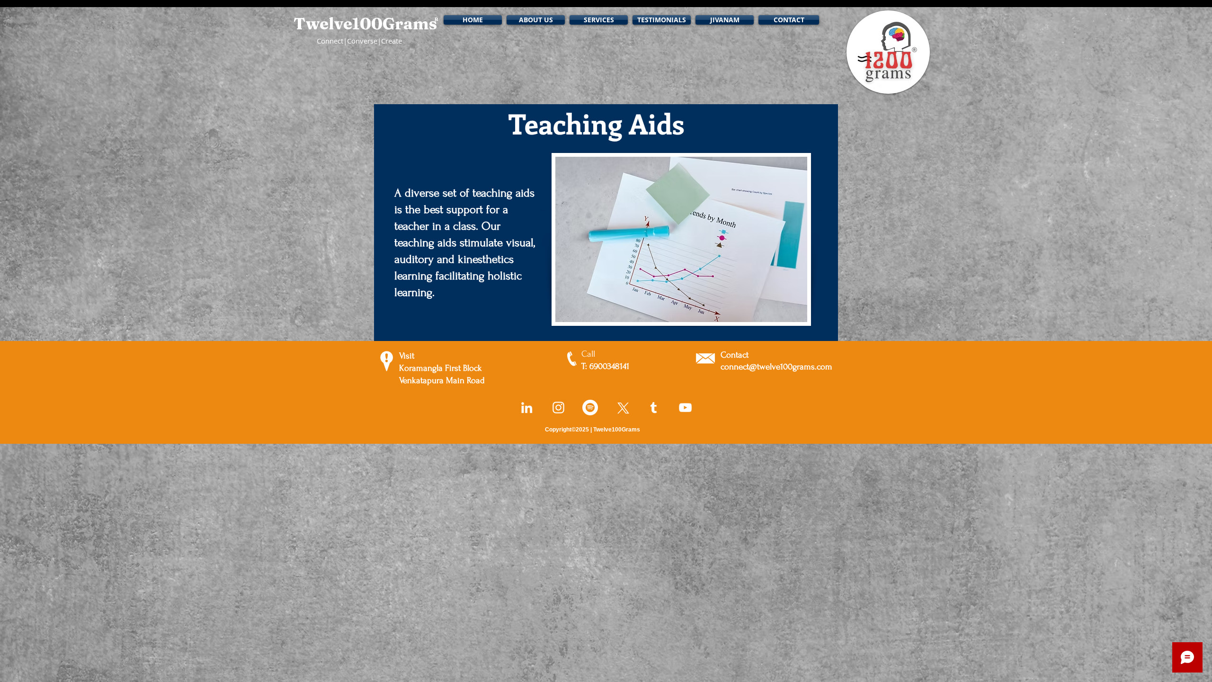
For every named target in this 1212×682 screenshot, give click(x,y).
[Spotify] (590, 407)
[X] (622, 407)
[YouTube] (685, 407)
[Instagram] (558, 407)
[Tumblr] (653, 407)
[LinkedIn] (527, 407)
